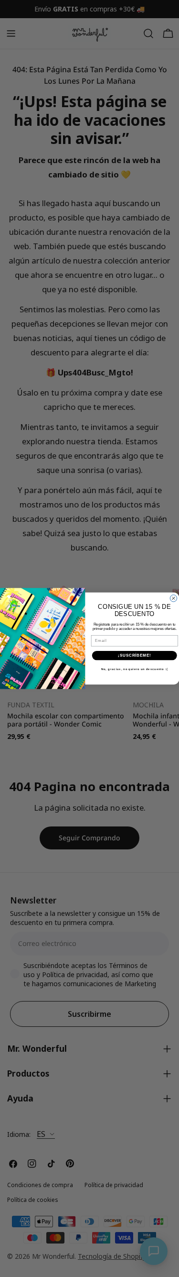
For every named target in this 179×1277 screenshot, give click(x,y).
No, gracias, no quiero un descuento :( (134, 669)
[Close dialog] (173, 598)
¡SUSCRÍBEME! (134, 655)
